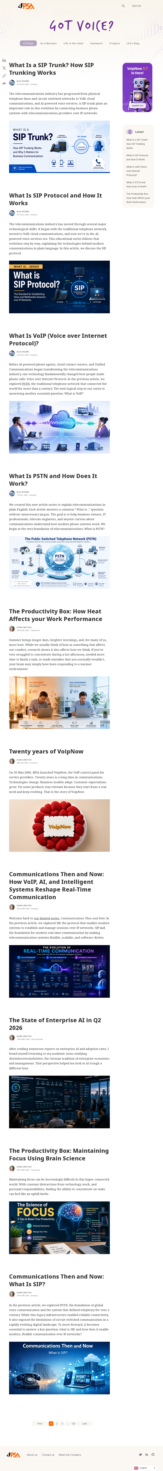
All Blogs (28, 43)
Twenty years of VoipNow (46, 751)
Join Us (136, 5)
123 (73, 1423)
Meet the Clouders (70, 1455)
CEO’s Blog (133, 43)
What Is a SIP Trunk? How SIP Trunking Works (51, 68)
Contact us (48, 1455)
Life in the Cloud (73, 43)
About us (32, 1455)
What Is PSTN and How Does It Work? (53, 479)
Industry (34, 84)
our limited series (46, 918)
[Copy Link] (4, 77)
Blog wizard (23, 81)
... (67, 1423)
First (40, 1423)
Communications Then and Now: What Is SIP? (56, 1280)
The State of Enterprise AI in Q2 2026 (55, 1024)
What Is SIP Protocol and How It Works (55, 199)
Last (84, 1423)
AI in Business (48, 43)
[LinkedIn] (4, 62)
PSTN (26, 384)
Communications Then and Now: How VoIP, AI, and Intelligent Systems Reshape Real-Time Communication (56, 885)
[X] (4, 69)
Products (114, 43)
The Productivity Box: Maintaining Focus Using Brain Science (59, 1154)
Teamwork (96, 43)
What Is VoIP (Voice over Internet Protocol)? (58, 339)
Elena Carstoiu (24, 627)
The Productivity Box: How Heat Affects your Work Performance (55, 615)
